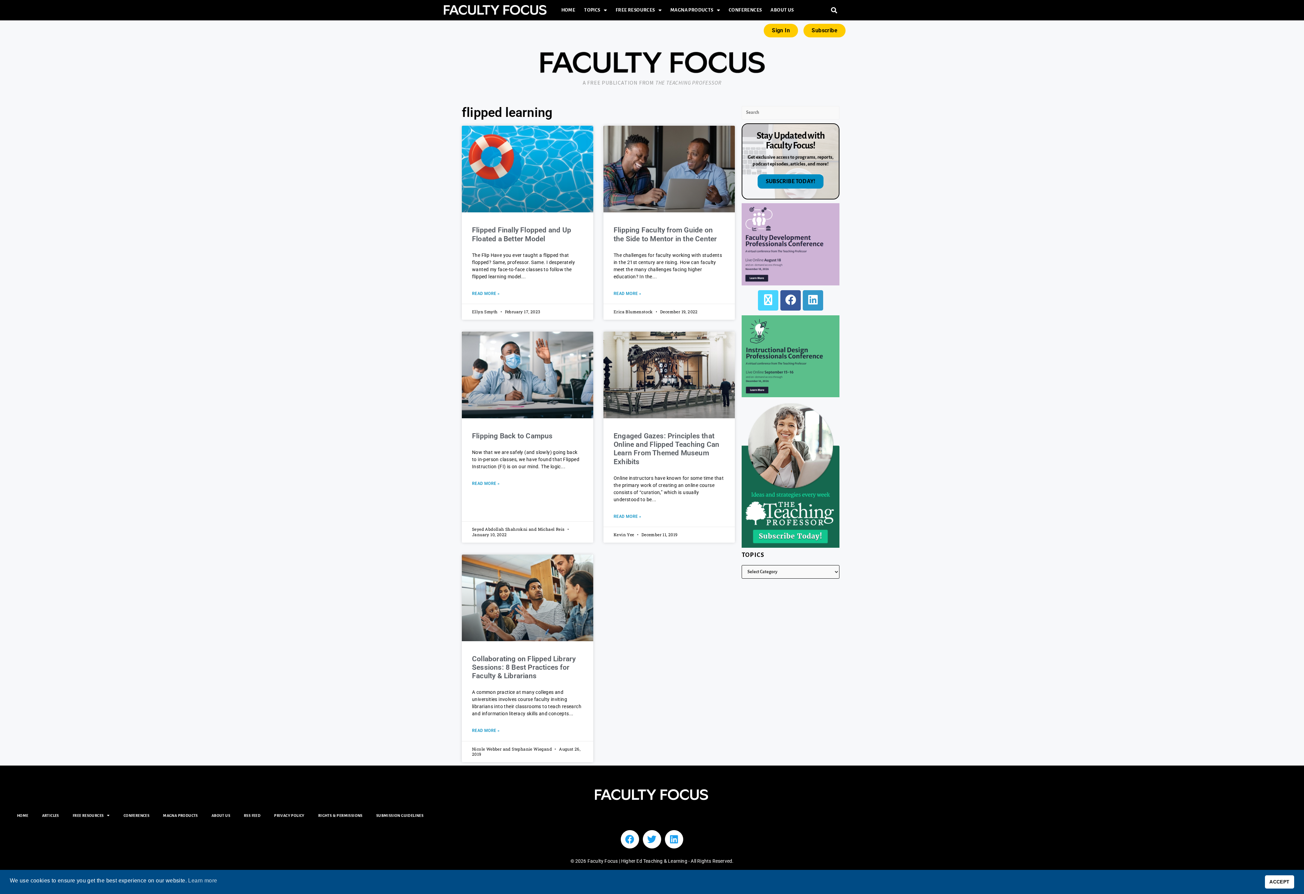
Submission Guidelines (399, 815)
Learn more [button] (202, 880)
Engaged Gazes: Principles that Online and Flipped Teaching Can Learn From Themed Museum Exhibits (666, 449)
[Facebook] (790, 300)
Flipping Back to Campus (512, 436)
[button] (834, 10)
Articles (50, 815)
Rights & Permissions (340, 815)
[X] (768, 300)
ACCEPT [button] (1279, 881)
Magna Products (691, 10)
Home (568, 10)
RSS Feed (252, 815)
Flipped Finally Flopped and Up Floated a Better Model (521, 234)
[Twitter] (652, 839)
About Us (782, 10)
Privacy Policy (289, 815)
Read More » (486, 293)
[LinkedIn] (813, 300)
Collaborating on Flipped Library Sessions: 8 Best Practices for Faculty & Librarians (524, 667)
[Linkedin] (674, 839)
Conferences (745, 10)
